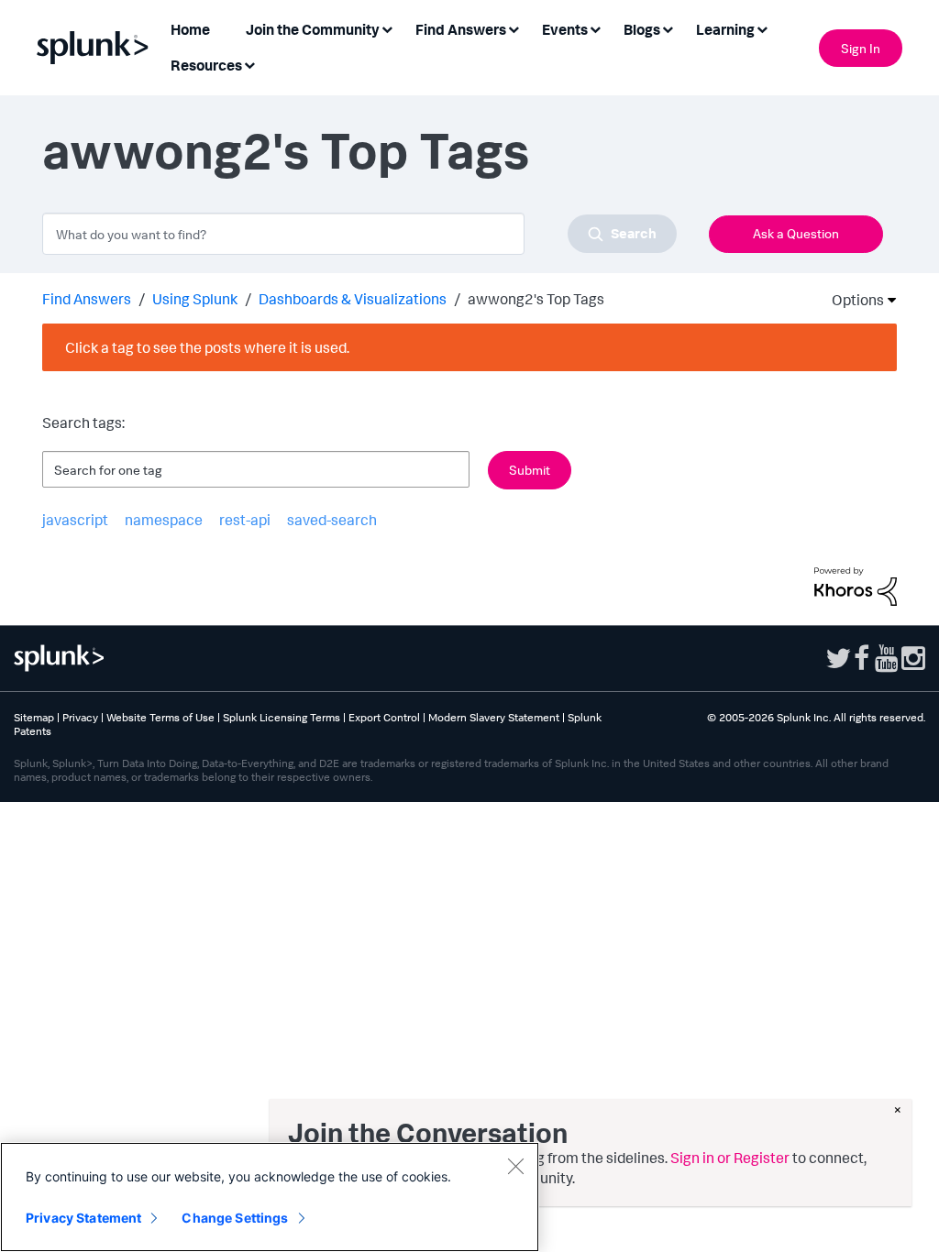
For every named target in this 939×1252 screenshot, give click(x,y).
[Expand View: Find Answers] (513, 27)
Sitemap (34, 717)
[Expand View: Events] (595, 27)
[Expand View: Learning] (762, 27)
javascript (75, 520)
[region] (269, 1197)
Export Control (384, 717)
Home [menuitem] (190, 29)
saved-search (332, 520)
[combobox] (359, 234)
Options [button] (852, 300)
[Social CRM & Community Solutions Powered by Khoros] (855, 585)
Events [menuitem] (565, 29)
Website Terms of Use (160, 717)
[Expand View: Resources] (249, 63)
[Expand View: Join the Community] (387, 27)
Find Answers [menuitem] (460, 29)
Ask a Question (796, 233)
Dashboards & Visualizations (353, 299)
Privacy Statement (83, 1217)
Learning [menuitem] (725, 29)
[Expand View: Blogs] (667, 27)
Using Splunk (195, 299)
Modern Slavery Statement (493, 717)
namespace (164, 520)
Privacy (80, 717)
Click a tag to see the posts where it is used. (207, 347)
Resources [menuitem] (206, 65)
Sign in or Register (730, 1157)
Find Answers (86, 299)
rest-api (245, 520)
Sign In (860, 48)
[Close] (515, 1166)
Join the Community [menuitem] (313, 29)
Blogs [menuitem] (642, 29)
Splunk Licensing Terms (281, 717)
